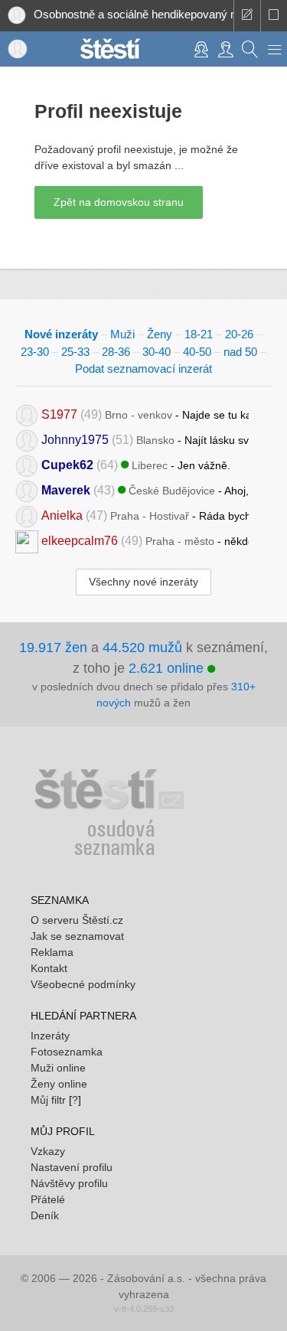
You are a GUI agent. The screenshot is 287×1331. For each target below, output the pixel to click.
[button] (275, 49)
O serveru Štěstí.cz (77, 920)
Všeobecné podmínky (83, 984)
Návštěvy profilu (69, 1183)
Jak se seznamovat (77, 936)
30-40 (156, 351)
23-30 (35, 351)
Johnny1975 (75, 438)
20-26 (239, 334)
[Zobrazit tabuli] (273, 15)
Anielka (62, 514)
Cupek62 (67, 464)
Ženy (159, 334)
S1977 (59, 413)
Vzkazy (48, 1151)
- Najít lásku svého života (145, 438)
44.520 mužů (142, 647)
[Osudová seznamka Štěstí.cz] (110, 47)
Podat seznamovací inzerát (143, 368)
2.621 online (168, 668)
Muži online (58, 1068)
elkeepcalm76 (79, 539)
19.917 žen (53, 647)
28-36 (116, 351)
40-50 (197, 351)
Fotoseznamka (67, 1052)
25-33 (75, 351)
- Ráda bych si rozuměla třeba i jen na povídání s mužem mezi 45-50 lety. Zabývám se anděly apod (145, 514)
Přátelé (48, 1199)
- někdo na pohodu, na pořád (145, 539)
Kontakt (49, 968)
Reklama (52, 952)
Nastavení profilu (72, 1167)
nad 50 (240, 351)
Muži (122, 334)
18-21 (198, 334)
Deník (45, 1215)
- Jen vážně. (135, 464)
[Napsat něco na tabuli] (246, 15)
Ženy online (59, 1084)
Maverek (65, 489)
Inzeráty (50, 1035)
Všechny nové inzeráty (143, 582)
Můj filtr (48, 1100)
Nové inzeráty (61, 334)
